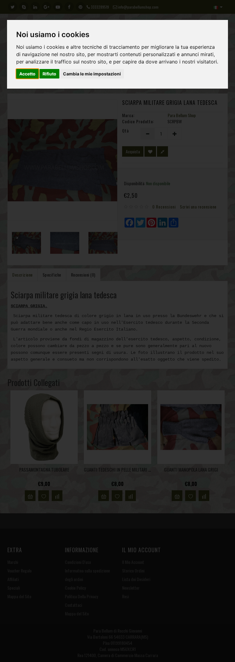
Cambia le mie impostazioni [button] (92, 73)
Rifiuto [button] (49, 73)
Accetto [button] (27, 73)
